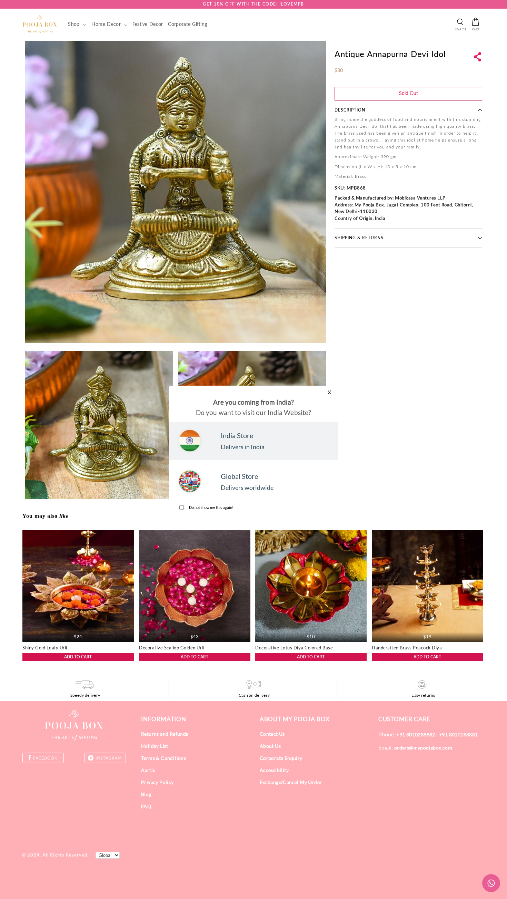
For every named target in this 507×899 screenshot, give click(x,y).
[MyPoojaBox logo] (39, 24)
